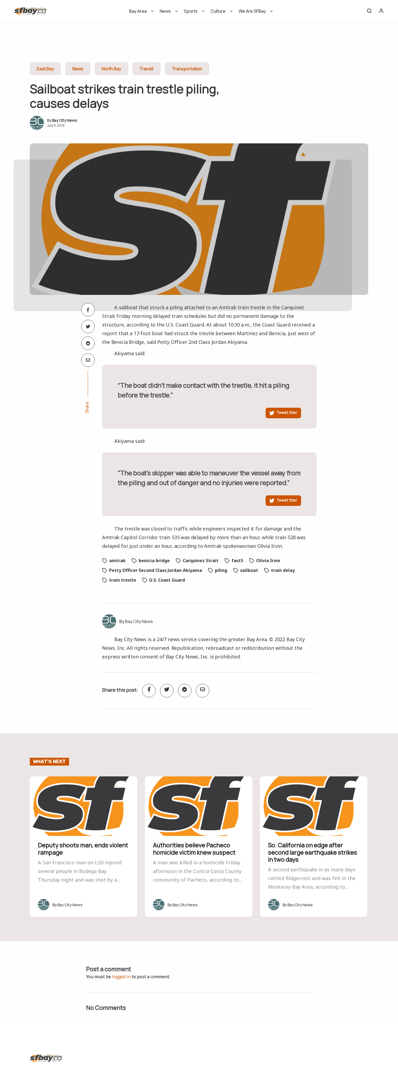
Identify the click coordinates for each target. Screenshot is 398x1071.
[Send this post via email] (88, 360)
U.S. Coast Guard (167, 580)
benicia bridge (154, 560)
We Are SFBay (252, 11)
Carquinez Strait (200, 560)
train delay (283, 570)
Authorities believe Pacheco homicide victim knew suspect (194, 848)
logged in (121, 977)
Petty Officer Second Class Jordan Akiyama (155, 570)
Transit (146, 69)
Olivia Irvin (268, 560)
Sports (191, 11)
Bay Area (138, 11)
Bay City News (64, 120)
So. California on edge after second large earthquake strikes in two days (312, 852)
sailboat (249, 570)
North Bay (111, 69)
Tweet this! (286, 412)
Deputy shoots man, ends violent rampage (83, 848)
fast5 (237, 560)
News (165, 11)
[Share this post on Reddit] (88, 343)
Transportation (187, 69)
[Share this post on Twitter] (88, 326)
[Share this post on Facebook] (88, 310)
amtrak (117, 560)
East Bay (45, 69)
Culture (218, 11)
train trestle (122, 580)
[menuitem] (139, 13)
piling (221, 570)
